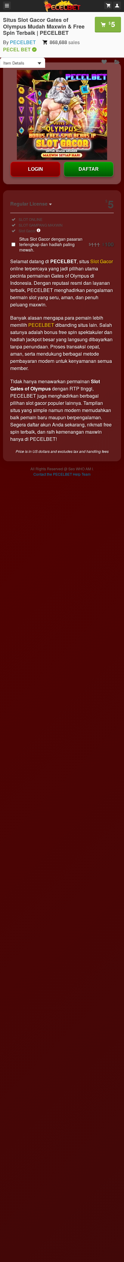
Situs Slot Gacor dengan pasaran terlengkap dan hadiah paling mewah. (66, 244)
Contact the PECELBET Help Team (62, 474)
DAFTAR (89, 169)
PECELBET (23, 42)
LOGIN (35, 169)
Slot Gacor (101, 261)
